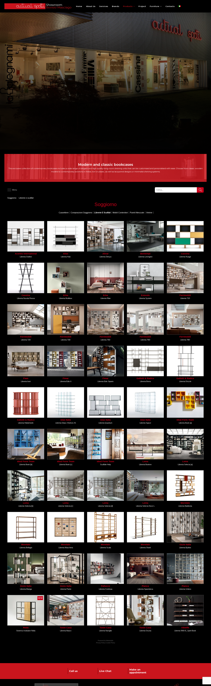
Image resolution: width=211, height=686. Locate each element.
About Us (90, 6)
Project (142, 6)
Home (79, 6)
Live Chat (105, 671)
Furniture (154, 6)
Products (127, 6)
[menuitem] (179, 6)
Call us (73, 671)
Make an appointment (137, 671)
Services (103, 6)
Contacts (170, 6)
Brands (115, 6)
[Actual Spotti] (38, 6)
